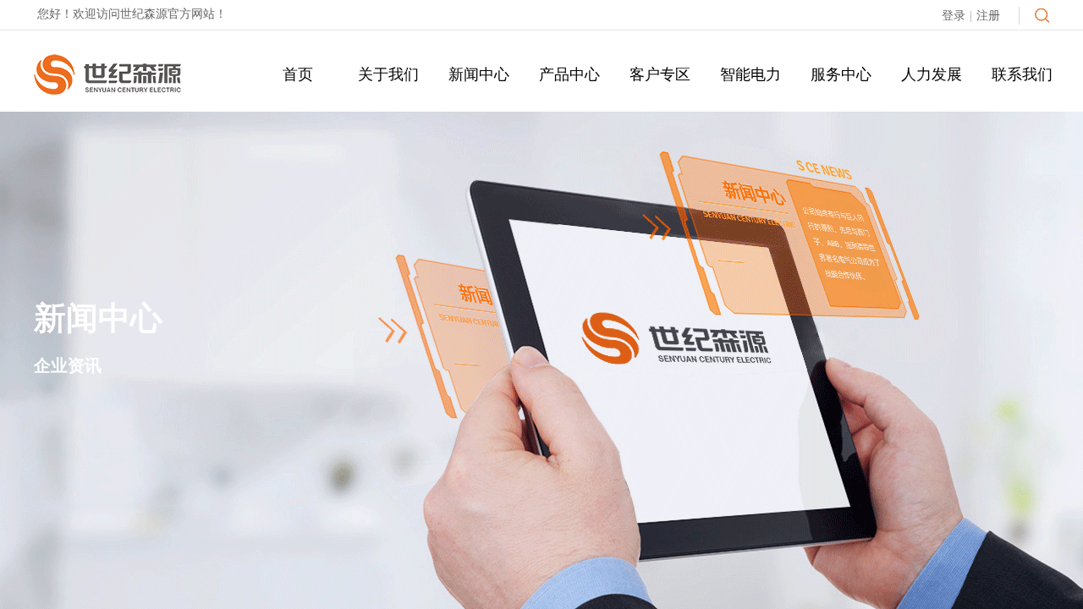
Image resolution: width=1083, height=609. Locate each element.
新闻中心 (478, 74)
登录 (953, 15)
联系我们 (1022, 74)
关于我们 (388, 74)
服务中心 (841, 74)
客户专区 (659, 74)
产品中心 (569, 74)
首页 (298, 74)
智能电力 (750, 74)
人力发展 (931, 74)
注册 (988, 15)
